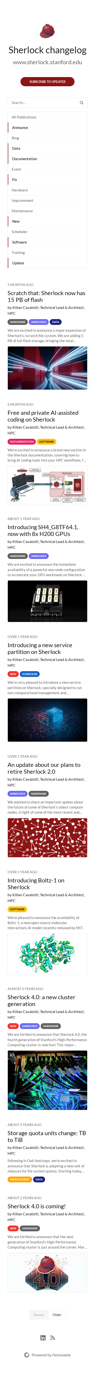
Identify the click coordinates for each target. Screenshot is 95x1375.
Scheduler (20, 231)
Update (18, 263)
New (15, 221)
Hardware (20, 190)
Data (16, 148)
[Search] (81, 103)
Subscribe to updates (47, 82)
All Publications (24, 117)
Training (18, 252)
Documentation (24, 159)
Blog (15, 138)
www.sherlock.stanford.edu (47, 61)
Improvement (22, 200)
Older (57, 1314)
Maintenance (22, 211)
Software (19, 242)
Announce (20, 127)
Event (16, 169)
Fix (14, 179)
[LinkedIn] (45, 1337)
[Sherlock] (47, 32)
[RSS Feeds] (52, 1337)
